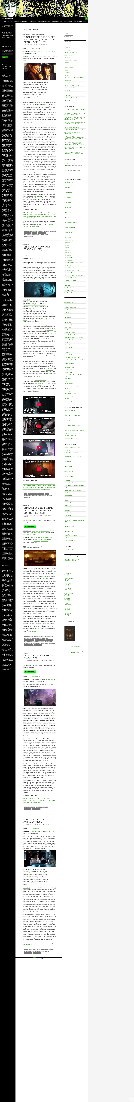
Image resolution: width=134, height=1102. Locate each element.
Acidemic (66, 190)
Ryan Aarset (67, 570)
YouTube (66, 173)
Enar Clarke (67, 575)
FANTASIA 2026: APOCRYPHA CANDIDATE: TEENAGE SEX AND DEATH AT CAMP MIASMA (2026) (74, 138)
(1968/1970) (7, 399)
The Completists (68, 517)
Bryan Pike (66, 602)
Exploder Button (68, 212)
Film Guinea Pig (68, 342)
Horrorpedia (67, 352)
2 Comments (45, 44)
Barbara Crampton (49, 831)
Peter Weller (37, 541)
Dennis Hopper (37, 196)
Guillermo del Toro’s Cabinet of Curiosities (34, 305)
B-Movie (30, 949)
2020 (25, 494)
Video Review (67, 100)
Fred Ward (53, 231)
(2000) (5, 350)
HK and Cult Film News (69, 215)
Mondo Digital (67, 237)
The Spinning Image (68, 396)
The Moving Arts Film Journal (70, 391)
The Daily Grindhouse (69, 257)
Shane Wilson (37, 44)
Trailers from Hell (68, 524)
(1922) (5, 385)
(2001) (5, 149)
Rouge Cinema (67, 378)
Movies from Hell (68, 242)
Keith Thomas (48, 641)
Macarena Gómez (32, 263)
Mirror (6, 624)
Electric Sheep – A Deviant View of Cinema (73, 337)
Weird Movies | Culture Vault (70, 292)
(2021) (10, 658)
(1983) (8, 437)
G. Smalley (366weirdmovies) (70, 605)
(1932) (4, 249)
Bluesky (66, 163)
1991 (25, 231)
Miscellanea (67, 82)
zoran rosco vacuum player (70, 540)
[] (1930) (7, 131)
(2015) (9, 341)
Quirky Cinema (67, 250)
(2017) (8, 389)
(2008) (5, 141)
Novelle (66, 500)
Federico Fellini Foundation (70, 418)
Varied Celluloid (67, 285)
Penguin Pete (67, 109)
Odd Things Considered (69, 502)
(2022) (6, 598)
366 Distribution (67, 45)
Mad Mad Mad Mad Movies (70, 222)
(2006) (6, 304)
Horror (34, 232)
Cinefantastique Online (69, 314)
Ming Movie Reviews (69, 363)
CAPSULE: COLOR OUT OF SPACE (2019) (38, 656)
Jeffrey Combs (34, 831)
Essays (66, 70)
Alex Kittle (66, 458)
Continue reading (34, 631)
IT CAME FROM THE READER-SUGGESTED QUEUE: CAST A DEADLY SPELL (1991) (39, 39)
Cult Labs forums (68, 197)
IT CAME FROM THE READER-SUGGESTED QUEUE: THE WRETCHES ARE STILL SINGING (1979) (73, 152)
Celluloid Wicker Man (69, 471)
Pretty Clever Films (68, 369)
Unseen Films (67, 282)
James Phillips (67, 600)
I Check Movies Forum (69, 492)
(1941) (6, 273)
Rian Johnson (30, 303)
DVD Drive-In (67, 205)
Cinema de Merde (68, 319)
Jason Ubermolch (68, 612)
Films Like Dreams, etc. (69, 344)
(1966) (5, 400)
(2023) (6, 580)
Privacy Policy (33, 21)
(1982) (6, 248)
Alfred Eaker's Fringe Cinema (70, 52)
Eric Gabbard (67, 585)
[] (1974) (7, 588)
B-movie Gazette (68, 192)
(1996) (7, 407)
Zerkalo (9, 624)
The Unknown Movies (69, 272)
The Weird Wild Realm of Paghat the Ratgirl (74, 275)
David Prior (26, 534)
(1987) (6, 129)
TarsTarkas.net (67, 255)
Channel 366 (26, 244)
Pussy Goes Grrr (68, 512)
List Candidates (27, 817)
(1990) (8, 97)
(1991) (5, 105)
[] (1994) (7, 150)
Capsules (25, 653)
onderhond (66, 247)
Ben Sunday (67, 609)
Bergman (32, 613)
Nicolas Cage (49, 679)
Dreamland (66, 413)
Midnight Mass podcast (69, 227)
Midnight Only (67, 230)
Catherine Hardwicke (39, 636)
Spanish (49, 495)
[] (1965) (7, 230)
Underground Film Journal (70, 280)
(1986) (8, 260)
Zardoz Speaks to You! (69, 537)
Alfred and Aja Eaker (68, 582)
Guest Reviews (67, 72)
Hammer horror (31, 874)
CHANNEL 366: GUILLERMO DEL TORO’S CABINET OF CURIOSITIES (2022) (38, 510)
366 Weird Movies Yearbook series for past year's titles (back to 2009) (75, 652)
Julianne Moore (40, 51)
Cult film (50, 949)
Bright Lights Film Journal (70, 309)
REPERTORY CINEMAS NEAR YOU (44, 21)
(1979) (4, 472)
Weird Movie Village (68, 290)
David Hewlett (47, 539)
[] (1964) (6, 334)
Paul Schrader (27, 197)
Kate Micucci (41, 641)
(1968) (8, 104)
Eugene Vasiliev (67, 613)
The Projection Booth (69, 267)
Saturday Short (67, 90)
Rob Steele (66, 607)
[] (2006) (7, 297)
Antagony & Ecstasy (68, 302)
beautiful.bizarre (68, 466)
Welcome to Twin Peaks (69, 531)
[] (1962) (7, 228)
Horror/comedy (36, 951)
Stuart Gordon (35, 828)
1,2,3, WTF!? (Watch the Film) (71, 185)
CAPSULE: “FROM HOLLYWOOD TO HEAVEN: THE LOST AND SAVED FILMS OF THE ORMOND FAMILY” (74, 143)
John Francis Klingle (68, 593)
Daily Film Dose (67, 327)
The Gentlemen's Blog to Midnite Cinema (73, 262)
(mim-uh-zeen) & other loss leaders (72, 447)
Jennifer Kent (32, 532)
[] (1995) (7, 155)
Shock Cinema (67, 252)
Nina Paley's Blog (68, 428)
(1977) (5, 220)
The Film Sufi (67, 388)
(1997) (6, 343)
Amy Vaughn (67, 614)
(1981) (5, 413)
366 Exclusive (67, 47)
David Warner (48, 51)
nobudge (66, 497)
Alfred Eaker (67, 580)
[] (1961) (7, 328)
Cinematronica (67, 322)
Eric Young (66, 617)
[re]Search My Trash (68, 182)
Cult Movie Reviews (68, 200)
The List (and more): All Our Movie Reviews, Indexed (75, 21)
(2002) (8, 80)
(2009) (5, 96)
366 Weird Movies (7, 18)
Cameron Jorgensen (69, 590)
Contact (10, 21)
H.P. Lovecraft (28, 232)
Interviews (66, 75)
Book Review (67, 57)
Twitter (65, 170)
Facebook (66, 168)
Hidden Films (67, 349)
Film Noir (47, 231)
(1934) (6, 125)
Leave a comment (46, 251)
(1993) (7, 451)
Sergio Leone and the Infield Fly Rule (72, 381)
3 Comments (47, 824)
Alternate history (32, 231)
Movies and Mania (68, 240)
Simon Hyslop (67, 589)
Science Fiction (28, 953)
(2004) (4, 72)
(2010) (7, 519)
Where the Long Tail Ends (70, 401)
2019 (25, 807)
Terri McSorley (67, 595)
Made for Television (29, 234)
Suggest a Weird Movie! (57, 21)
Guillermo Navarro (40, 640)
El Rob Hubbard (36, 251)
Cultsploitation (67, 202)
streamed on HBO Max (40, 380)
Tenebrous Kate (67, 515)
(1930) (8, 324)
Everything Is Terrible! (69, 482)
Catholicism (40, 494)
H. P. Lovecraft (39, 102)
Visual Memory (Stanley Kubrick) (71, 438)
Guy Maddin (67, 420)
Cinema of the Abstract (69, 195)
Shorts (65, 92)
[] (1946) (7, 113)
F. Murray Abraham (44, 537)
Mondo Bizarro (67, 235)
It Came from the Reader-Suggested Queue (33, 34)
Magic (36, 234)
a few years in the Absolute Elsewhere (72, 456)
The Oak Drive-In (68, 265)
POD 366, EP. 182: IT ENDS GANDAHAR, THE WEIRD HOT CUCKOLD (74, 118)
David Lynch (44, 318)
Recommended (45, 643)
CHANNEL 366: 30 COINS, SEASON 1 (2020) (37, 247)
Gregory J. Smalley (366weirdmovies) (43, 515)
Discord (66, 165)
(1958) (5, 530)
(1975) (5, 660)
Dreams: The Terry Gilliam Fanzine (72, 415)
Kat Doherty (67, 579)
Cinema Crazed (67, 317)
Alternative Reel (67, 461)
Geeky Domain (67, 487)
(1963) (7, 74)
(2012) (5, 276)
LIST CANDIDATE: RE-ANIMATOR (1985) (35, 820)
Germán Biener (67, 573)
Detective (40, 231)
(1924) (5, 338)
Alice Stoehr (67, 608)
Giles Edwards (38, 824)
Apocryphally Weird (68, 55)
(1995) (6, 183)
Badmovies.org (67, 304)
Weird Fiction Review (69, 526)
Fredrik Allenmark (68, 572)
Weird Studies (67, 529)
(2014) (4, 415)
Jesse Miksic (67, 598)
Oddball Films (67, 505)
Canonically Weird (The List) (70, 60)
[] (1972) (6, 465)
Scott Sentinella (67, 604)
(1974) (5, 457)
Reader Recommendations (70, 87)
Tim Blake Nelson (28, 645)
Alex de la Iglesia (36, 258)
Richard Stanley (36, 676)
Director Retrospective (69, 67)
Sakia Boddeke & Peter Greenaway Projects (74, 430)
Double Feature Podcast (69, 332)
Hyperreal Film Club (68, 354)
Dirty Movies (67, 329)
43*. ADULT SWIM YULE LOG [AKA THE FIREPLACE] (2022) (73, 132)
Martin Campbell (28, 236)
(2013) (8, 218)
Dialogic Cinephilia (68, 476)
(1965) (9, 405)
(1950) (6, 393)
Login (3, 41)
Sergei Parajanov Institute (70, 433)
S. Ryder (66, 603)
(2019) (7, 617)
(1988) (11, 86)
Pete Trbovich (67, 610)
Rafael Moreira (67, 597)
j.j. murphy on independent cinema (72, 357)
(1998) (7, 239)
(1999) (8, 244)
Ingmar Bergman (68, 423)
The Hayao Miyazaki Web (70, 435)
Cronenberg (35, 748)
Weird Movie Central (68, 287)
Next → (42, 958)
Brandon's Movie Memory (70, 307)
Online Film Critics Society (70, 507)
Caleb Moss (67, 599)
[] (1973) (7, 312)
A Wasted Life (67, 187)
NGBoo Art (66, 245)
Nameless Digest (68, 495)
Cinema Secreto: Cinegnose (70, 549)
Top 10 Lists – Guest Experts (70, 97)
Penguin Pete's (67, 510)
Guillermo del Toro (35, 537)
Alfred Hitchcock (46, 576)
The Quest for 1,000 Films (70, 393)
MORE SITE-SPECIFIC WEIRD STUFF (20, 21)
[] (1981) (7, 652)
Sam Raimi (53, 331)
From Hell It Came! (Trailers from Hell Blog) (74, 485)
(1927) (8, 360)
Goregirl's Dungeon (68, 347)
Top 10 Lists (67, 95)
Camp (45, 949)
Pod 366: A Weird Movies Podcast (71, 85)
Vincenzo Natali (40, 532)
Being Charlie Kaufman (69, 410)
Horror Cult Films (68, 217)
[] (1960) (7, 279)
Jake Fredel (67, 584)
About (4, 21)
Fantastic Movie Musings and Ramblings (73, 339)
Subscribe (5, 57)
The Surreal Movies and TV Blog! (71, 270)
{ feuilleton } (67, 450)
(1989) (7, 168)
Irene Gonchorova (68, 587)
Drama (46, 494)
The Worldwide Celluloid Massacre (72, 277)
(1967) (9, 120)
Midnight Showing (68, 232)
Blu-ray (40, 385)
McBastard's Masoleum (69, 225)
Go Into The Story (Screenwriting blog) (73, 490)
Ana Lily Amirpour (36, 531)
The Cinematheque (68, 383)
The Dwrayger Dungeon (69, 260)
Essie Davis (40, 539)
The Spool (66, 398)
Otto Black (66, 574)
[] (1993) (7, 417)
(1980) (9, 92)
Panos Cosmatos (45, 531)
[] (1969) (7, 162)
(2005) (6, 253)
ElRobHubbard (67, 151)
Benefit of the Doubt (68, 468)
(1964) (6, 205)
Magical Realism (43, 234)
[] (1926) (7, 394)
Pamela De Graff (68, 577)
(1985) (10, 140)
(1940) (10, 234)
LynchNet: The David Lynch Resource (72, 425)
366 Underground (68, 50)
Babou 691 (66, 463)
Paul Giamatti (49, 370)
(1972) (7, 199)
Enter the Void (67, 207)
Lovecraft (37, 628)
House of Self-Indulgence (70, 220)
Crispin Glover (44, 541)
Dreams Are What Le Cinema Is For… (72, 334)
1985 (25, 949)
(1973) (6, 94)
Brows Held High (68, 312)
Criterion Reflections (68, 324)
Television (27, 497)
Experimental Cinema (69, 210)
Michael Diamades (68, 578)
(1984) (7, 83)
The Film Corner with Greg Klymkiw (72, 386)
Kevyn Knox (67, 594)
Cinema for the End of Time (70, 473)
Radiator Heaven (68, 372)
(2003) (7, 170)
